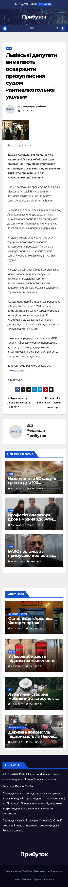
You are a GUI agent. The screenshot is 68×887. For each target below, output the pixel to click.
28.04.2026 (17, 704)
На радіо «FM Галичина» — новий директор (49, 402)
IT (10, 690)
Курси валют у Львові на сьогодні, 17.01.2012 (18, 402)
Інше (9, 48)
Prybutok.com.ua (29, 774)
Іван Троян (36, 488)
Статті (24, 614)
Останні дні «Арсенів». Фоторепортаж (30, 620)
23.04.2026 (17, 742)
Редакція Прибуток (34, 106)
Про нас (38, 879)
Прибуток (34, 17)
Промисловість (16, 728)
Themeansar (56, 871)
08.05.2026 (17, 666)
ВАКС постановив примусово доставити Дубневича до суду (30, 555)
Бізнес (12, 652)
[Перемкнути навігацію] (31, 28)
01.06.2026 (17, 628)
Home (16, 879)
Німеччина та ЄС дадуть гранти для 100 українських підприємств (34, 482)
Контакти (26, 879)
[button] (57, 28)
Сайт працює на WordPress (19, 871)
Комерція (13, 614)
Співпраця (49, 879)
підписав (18, 370)
